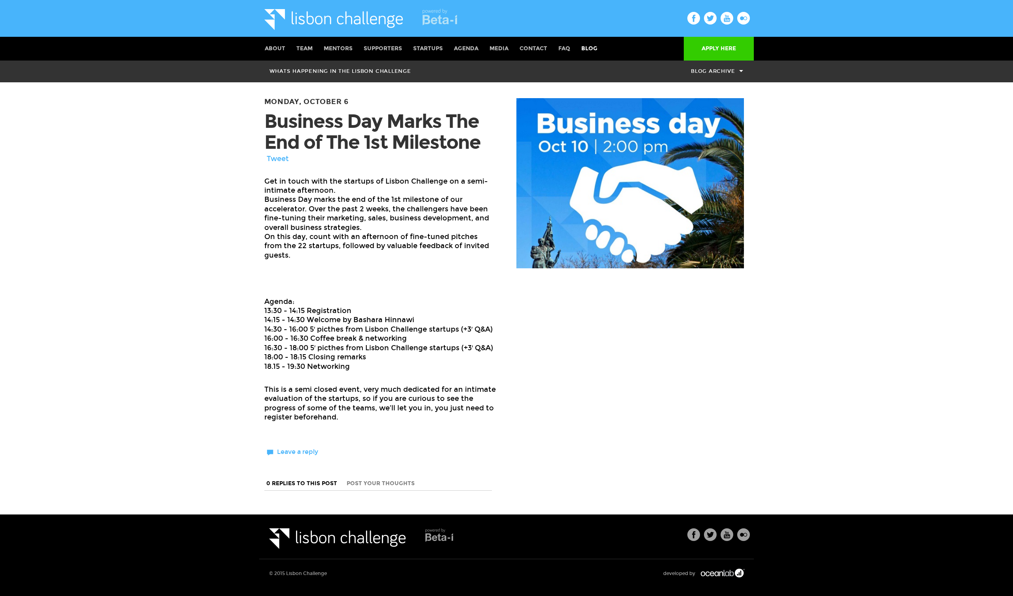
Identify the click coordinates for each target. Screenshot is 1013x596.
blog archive (713, 71)
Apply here (719, 48)
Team (304, 48)
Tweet (278, 158)
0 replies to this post (302, 483)
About (275, 48)
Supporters (383, 48)
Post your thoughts (381, 483)
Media (498, 48)
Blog (589, 48)
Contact (533, 48)
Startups (428, 48)
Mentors (338, 48)
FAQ (564, 48)
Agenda (466, 48)
